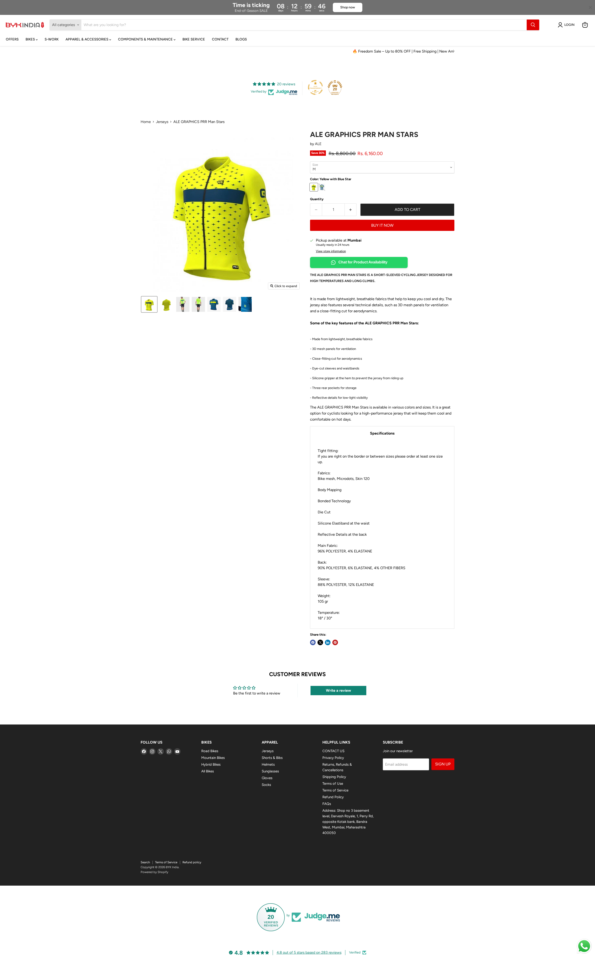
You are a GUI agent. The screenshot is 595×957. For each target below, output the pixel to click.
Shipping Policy (334, 777)
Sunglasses (270, 771)
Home (146, 122)
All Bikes (207, 771)
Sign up (443, 764)
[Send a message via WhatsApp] (584, 946)
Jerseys (162, 122)
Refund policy (191, 862)
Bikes (31, 39)
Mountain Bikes (213, 758)
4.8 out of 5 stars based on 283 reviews (309, 952)
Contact (220, 39)
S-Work (52, 39)
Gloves (267, 778)
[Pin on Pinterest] (335, 642)
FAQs (326, 804)
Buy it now (382, 225)
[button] (567, 25)
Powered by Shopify (154, 872)
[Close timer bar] (590, 7)
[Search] (533, 25)
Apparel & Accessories (87, 39)
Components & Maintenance (146, 39)
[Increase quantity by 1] (351, 209)
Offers (12, 39)
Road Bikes (209, 751)
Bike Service (193, 39)
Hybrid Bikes (211, 764)
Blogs (241, 39)
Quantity (317, 199)
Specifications (382, 433)
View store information (331, 251)
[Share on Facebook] (313, 642)
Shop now (347, 7)
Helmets (268, 764)
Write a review (338, 690)
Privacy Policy (333, 758)
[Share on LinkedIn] (328, 642)
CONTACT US (333, 751)
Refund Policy (333, 797)
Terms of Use (332, 783)
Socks (266, 785)
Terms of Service (335, 790)
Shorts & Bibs (272, 758)
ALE (318, 144)
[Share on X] (320, 642)
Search (145, 862)
